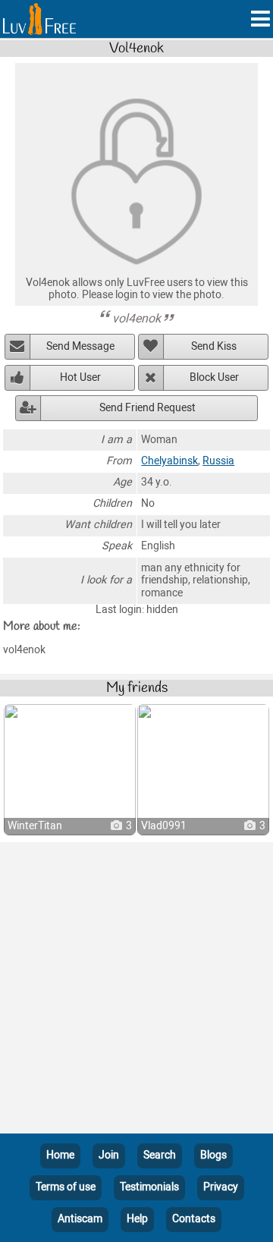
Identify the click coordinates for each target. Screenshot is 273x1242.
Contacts (193, 1218)
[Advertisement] (136, 990)
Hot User (80, 377)
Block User (214, 377)
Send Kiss (214, 346)
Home (60, 1155)
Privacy (220, 1187)
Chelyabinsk (169, 460)
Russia (218, 460)
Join (109, 1155)
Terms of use (66, 1187)
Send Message (80, 346)
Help (137, 1218)
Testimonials (149, 1187)
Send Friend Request (147, 407)
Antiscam (80, 1218)
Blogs (213, 1155)
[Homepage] (39, 19)
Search (159, 1155)
